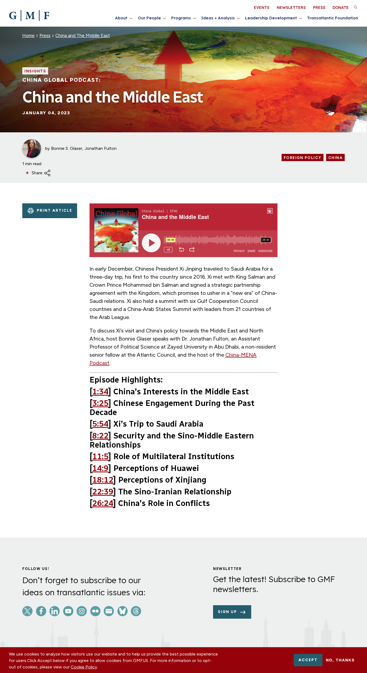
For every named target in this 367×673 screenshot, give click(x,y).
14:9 (100, 468)
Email (109, 611)
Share (37, 172)
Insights (35, 71)
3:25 (100, 403)
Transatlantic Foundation (332, 17)
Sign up (227, 612)
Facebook (41, 611)
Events (261, 7)
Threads (136, 611)
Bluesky (122, 611)
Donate (341, 7)
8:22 (100, 436)
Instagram (82, 611)
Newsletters (291, 7)
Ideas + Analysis (218, 17)
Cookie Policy (84, 667)
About (121, 17)
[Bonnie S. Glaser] (31, 148)
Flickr (95, 611)
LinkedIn (54, 611)
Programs (181, 17)
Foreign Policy (302, 158)
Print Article (54, 210)
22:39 (102, 492)
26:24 (102, 503)
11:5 (100, 456)
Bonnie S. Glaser (66, 148)
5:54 (100, 424)
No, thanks (340, 660)
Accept (308, 660)
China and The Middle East (82, 35)
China (335, 158)
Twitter (27, 611)
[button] (355, 7)
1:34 (100, 391)
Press (319, 7)
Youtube (68, 611)
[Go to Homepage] (29, 15)
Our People (149, 17)
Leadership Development (271, 17)
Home (28, 35)
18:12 (102, 480)
